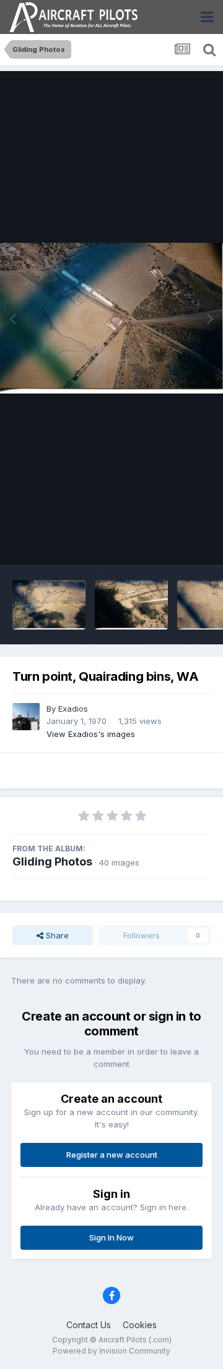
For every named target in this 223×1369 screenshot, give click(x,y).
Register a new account (111, 1155)
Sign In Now (111, 1237)
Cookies (140, 1325)
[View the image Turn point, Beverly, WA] (48, 605)
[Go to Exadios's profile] (26, 716)
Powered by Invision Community (111, 1350)
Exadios (73, 709)
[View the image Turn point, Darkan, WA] (131, 605)
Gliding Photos (52, 861)
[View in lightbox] (111, 318)
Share (56, 935)
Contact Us (88, 1325)
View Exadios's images (90, 734)
